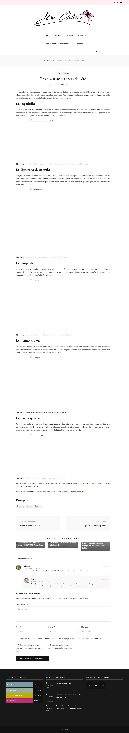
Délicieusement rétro (64, 684)
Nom (18, 627)
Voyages (69, 36)
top (53, 257)
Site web (84, 627)
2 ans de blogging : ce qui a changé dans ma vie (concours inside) (93, 545)
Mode (47, 36)
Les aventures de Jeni (73, 42)
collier (82, 164)
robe (52, 164)
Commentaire (22, 604)
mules (31, 257)
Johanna (27, 566)
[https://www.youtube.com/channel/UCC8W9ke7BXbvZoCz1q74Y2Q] (102, 685)
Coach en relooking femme (54, 52)
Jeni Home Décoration (85, 42)
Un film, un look (50, 55)
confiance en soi (50, 49)
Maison (81, 36)
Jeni (51, 85)
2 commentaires (72, 85)
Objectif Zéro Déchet (85, 46)
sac (67, 164)
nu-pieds (32, 335)
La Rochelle (70, 46)
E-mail (51, 627)
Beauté (57, 36)
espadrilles (35, 164)
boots (30, 478)
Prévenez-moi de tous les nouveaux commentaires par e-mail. (29, 648)
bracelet (66, 335)
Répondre (106, 566)
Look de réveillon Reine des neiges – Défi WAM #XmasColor (30, 543)
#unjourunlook (50, 46)
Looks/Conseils (50, 42)
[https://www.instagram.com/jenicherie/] (89, 685)
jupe (42, 257)
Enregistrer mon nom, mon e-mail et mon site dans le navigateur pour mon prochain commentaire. (59, 638)
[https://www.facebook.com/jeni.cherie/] (96, 685)
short (44, 335)
